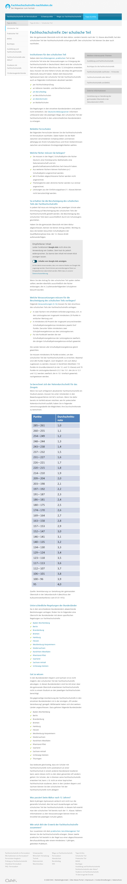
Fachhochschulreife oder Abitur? (99, 77)
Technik (35, 858)
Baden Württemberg (41, 623)
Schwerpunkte (47, 16)
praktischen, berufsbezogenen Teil (65, 831)
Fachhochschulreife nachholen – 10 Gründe (103, 72)
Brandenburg (38, 630)
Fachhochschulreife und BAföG (98, 82)
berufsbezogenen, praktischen (53, 58)
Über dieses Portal (76, 880)
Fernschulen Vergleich (12, 858)
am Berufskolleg (39, 92)
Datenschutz (117, 880)
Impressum (89, 880)
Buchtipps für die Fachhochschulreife (100, 66)
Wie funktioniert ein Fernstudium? (16, 856)
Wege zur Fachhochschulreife (69, 16)
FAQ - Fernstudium (11, 866)
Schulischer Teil (12, 28)
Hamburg (37, 637)
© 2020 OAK (48, 880)
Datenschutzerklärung (40, 273)
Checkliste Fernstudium (13, 864)
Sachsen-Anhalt (39, 662)
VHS (53, 864)
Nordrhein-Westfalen (41, 651)
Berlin (35, 626)
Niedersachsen (39, 648)
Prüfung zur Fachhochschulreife (16, 861)
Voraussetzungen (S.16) (47, 304)
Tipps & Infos (90, 16)
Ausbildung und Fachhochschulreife (100, 61)
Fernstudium (56, 856)
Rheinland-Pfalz (39, 655)
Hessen (36, 641)
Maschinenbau (38, 864)
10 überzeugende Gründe (16, 73)
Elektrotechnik (38, 861)
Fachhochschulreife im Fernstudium (22, 16)
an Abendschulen (40, 99)
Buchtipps (11, 44)
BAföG (9, 39)
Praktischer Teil (12, 33)
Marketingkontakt (61, 880)
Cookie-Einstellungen (103, 880)
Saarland (36, 659)
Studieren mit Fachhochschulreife (14, 66)
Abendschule (56, 858)
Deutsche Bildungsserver (58, 112)
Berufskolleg (56, 861)
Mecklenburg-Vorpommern (44, 644)
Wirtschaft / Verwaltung (41, 856)
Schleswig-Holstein (40, 666)
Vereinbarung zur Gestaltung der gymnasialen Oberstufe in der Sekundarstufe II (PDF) (99, 99)
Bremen (36, 634)
